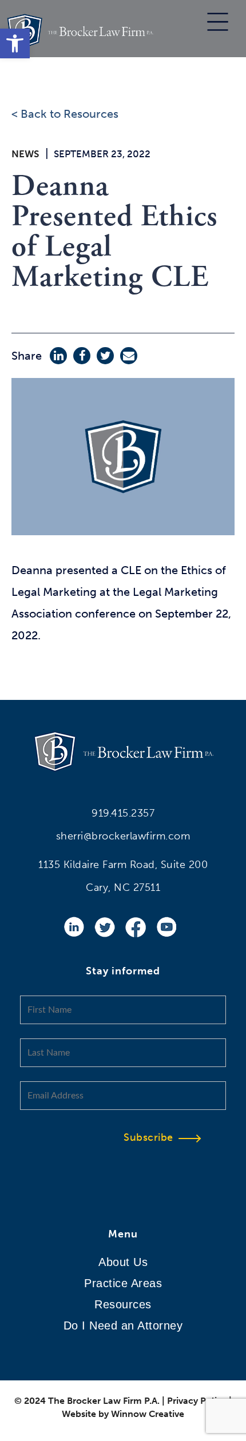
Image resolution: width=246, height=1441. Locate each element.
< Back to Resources (64, 114)
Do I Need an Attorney (123, 1325)
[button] (15, 43)
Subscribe (148, 1137)
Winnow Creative (147, 1413)
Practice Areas (123, 1283)
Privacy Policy (197, 1400)
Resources (123, 1304)
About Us (123, 1262)
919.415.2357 (123, 813)
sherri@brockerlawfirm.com (123, 836)
